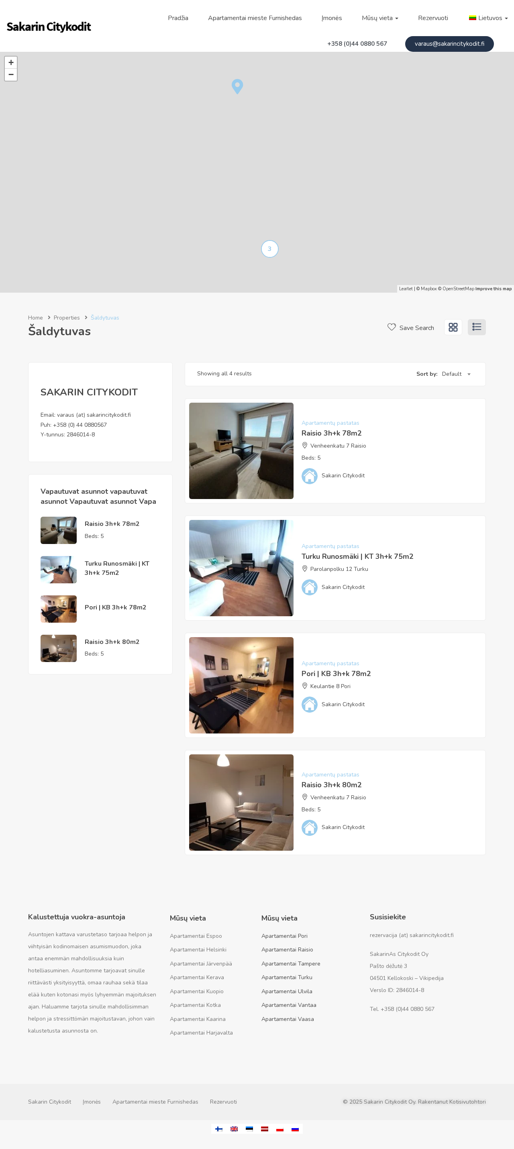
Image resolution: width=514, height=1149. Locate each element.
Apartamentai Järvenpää (201, 964)
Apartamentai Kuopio (197, 991)
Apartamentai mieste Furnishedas (255, 18)
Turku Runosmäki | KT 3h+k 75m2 (117, 568)
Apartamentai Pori (284, 936)
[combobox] (456, 374)
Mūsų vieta (378, 18)
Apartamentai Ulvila (286, 991)
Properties (67, 318)
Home (35, 318)
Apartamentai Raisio (287, 949)
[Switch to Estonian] (249, 1129)
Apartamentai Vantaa (288, 1005)
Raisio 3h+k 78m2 (112, 523)
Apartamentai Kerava (197, 977)
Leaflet (406, 289)
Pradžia (178, 18)
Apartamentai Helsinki (198, 949)
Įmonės (332, 18)
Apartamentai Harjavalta (201, 1033)
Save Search (416, 328)
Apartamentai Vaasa (287, 1019)
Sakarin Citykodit (49, 1102)
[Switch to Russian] (295, 1129)
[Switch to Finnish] (218, 1129)
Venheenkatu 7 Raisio (338, 446)
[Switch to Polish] (280, 1129)
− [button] (11, 74)
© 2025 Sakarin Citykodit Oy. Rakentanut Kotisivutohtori (414, 1102)
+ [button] (11, 62)
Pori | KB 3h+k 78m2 (116, 607)
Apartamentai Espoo (196, 936)
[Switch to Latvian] (264, 1129)
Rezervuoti (433, 18)
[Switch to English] (234, 1129)
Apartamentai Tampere (290, 964)
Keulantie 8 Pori (330, 686)
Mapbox (429, 289)
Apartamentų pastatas (330, 423)
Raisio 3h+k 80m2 (112, 642)
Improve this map (493, 289)
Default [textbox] (451, 374)
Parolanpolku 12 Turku (339, 569)
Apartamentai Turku (286, 977)
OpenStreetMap (458, 289)
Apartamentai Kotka (195, 1005)
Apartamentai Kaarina (198, 1019)
